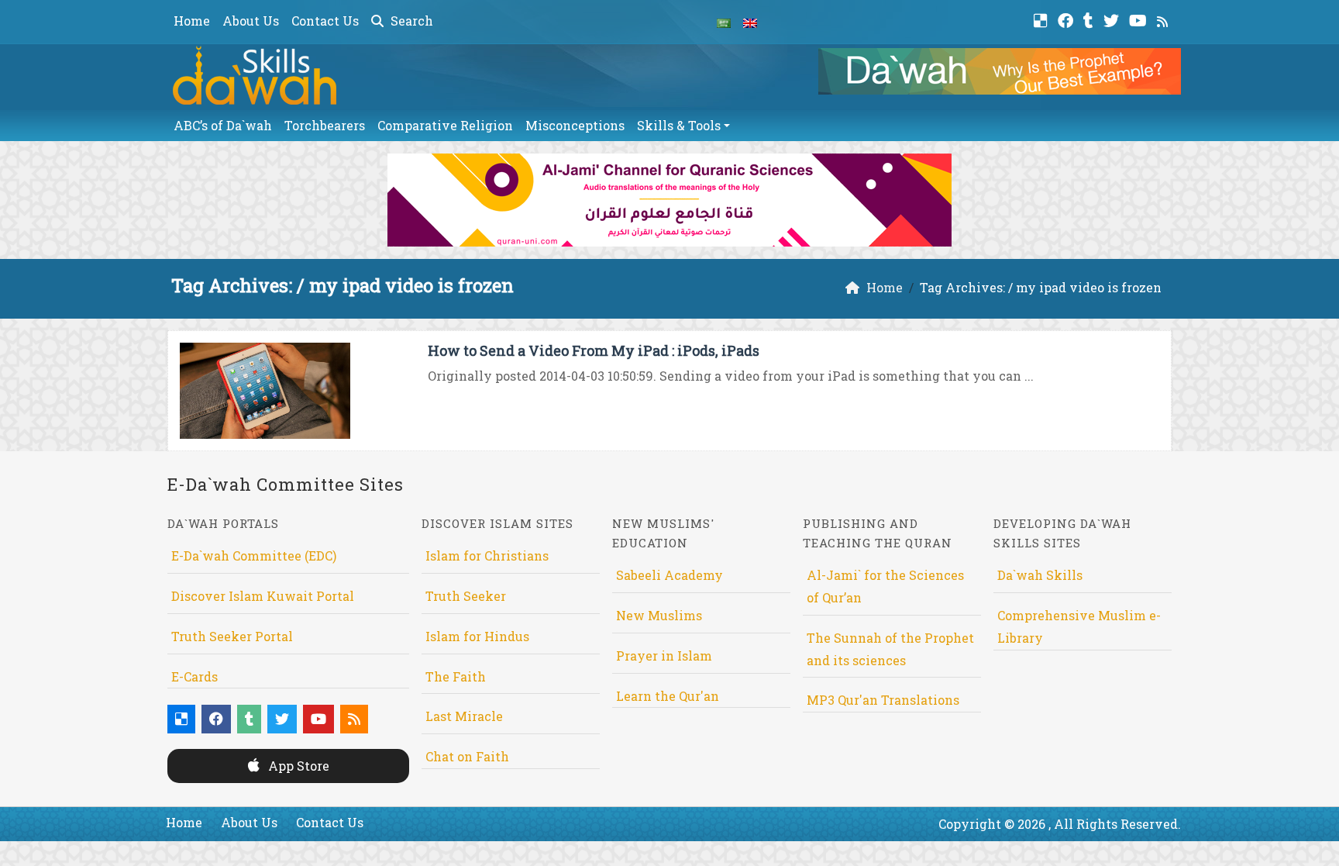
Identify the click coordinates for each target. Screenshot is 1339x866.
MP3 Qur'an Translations (883, 700)
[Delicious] (1043, 19)
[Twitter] (1113, 19)
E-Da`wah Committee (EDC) (253, 555)
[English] (750, 21)
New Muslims (659, 615)
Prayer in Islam (664, 655)
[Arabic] (724, 21)
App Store (297, 765)
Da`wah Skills (1040, 575)
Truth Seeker (465, 596)
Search (410, 20)
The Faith (455, 676)
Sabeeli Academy (669, 575)
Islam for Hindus (477, 636)
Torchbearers (324, 125)
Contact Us (325, 20)
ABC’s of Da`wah (223, 125)
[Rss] (1164, 19)
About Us (250, 20)
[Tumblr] (1090, 19)
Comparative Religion (445, 125)
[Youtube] (1140, 19)
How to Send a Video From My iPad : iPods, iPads (593, 350)
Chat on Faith (467, 756)
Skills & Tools (679, 125)
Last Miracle (464, 716)
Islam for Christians (487, 555)
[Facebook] (1067, 19)
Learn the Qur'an (667, 696)
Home (192, 20)
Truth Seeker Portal (232, 636)
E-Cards (194, 676)
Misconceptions (575, 125)
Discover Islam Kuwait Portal (262, 596)
